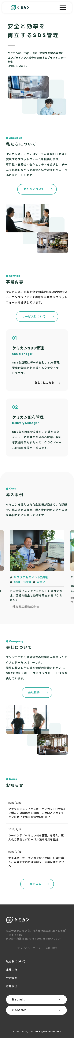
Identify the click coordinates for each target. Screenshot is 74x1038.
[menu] (62, 7)
